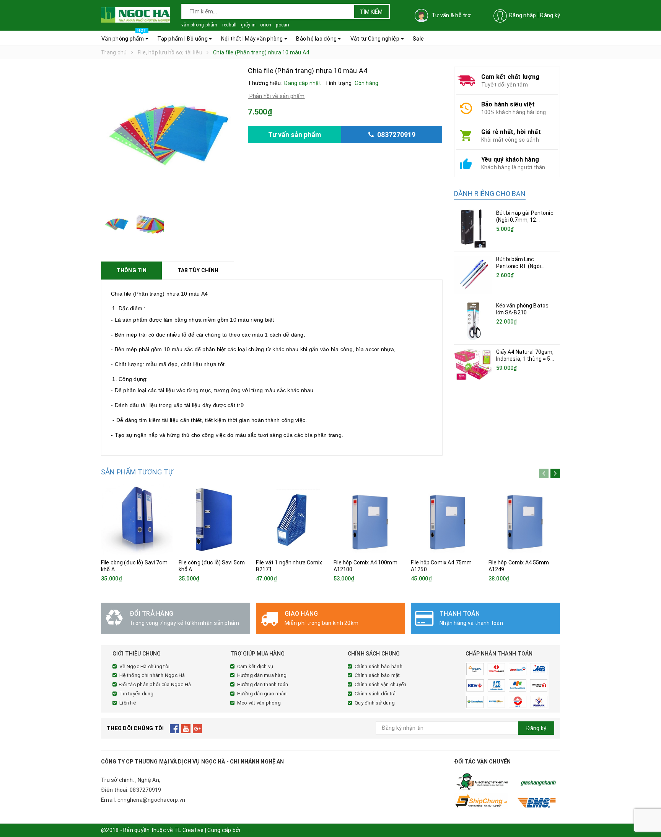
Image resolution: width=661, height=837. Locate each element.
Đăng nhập (522, 15)
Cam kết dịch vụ (255, 666)
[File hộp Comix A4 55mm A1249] (524, 519)
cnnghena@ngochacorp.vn (151, 800)
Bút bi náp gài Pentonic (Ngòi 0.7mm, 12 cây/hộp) (525, 220)
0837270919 (145, 790)
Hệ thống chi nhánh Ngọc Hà (152, 675)
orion (265, 25)
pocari (282, 25)
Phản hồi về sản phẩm (276, 96)
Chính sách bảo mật (377, 675)
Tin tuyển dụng (136, 693)
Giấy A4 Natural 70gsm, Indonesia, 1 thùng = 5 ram (525, 359)
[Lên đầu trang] (647, 814)
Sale (418, 39)
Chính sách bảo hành (378, 666)
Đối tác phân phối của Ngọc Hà (155, 684)
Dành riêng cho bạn (490, 194)
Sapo (248, 830)
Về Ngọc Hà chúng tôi (144, 666)
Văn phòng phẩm (124, 36)
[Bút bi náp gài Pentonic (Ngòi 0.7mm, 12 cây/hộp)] (473, 228)
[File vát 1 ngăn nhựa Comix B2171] (292, 519)
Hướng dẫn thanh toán (262, 684)
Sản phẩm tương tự (137, 472)
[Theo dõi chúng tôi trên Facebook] (174, 728)
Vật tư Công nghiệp (375, 39)
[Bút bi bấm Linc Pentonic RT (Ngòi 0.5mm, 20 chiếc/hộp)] (473, 275)
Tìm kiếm (371, 12)
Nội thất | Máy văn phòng (252, 39)
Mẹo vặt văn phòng (259, 703)
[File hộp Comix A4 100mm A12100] (369, 519)
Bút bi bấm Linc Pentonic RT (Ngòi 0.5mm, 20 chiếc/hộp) (523, 266)
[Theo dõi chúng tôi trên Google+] (197, 728)
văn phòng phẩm (199, 25)
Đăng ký (550, 15)
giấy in (248, 25)
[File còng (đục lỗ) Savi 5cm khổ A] (215, 519)
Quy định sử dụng (375, 703)
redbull (229, 25)
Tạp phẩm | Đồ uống (183, 39)
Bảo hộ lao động (317, 39)
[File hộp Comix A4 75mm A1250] (447, 519)
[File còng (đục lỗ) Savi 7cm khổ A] (137, 519)
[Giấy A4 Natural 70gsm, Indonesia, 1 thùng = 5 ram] (473, 364)
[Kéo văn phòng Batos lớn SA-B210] (473, 321)
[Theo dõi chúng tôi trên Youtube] (186, 728)
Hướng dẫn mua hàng (262, 675)
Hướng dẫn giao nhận (262, 693)
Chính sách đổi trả (375, 693)
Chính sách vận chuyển (380, 684)
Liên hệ (127, 703)
